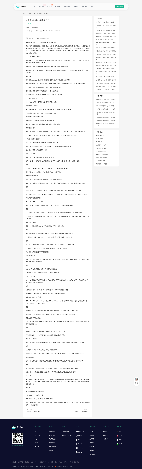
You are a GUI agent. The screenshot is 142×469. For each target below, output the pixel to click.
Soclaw (37, 442)
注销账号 (105, 439)
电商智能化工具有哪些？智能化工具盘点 (106, 54)
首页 (34, 6)
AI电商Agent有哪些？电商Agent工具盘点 (106, 65)
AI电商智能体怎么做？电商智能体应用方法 (106, 72)
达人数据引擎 (99, 141)
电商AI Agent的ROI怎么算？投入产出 (105, 102)
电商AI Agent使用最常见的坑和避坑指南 (106, 99)
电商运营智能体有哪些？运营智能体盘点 (106, 83)
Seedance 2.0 (66, 431)
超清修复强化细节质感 (101, 148)
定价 (92, 6)
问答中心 (30, 13)
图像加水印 (52, 442)
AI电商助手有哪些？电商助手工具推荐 (105, 22)
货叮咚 (65, 462)
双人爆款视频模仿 (100, 160)
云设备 (37, 446)
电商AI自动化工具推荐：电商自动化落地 (106, 47)
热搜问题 (91, 450)
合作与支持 (67, 6)
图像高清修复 (52, 446)
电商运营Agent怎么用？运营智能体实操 (106, 80)
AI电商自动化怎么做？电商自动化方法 (105, 39)
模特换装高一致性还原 (101, 164)
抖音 (120, 431)
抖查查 (60, 462)
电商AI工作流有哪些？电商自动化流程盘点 (106, 43)
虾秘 (52, 462)
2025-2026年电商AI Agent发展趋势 (105, 106)
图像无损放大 (52, 450)
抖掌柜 (71, 462)
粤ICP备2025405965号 (47, 466)
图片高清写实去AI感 (101, 151)
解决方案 (57, 6)
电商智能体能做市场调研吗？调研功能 (105, 117)
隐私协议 (105, 435)
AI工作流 (37, 435)
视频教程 (91, 435)
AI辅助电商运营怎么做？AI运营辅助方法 (106, 51)
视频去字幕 (52, 435)
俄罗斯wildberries (44, 462)
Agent (36, 439)
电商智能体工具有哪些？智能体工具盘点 (106, 36)
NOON (36, 462)
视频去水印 (52, 431)
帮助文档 (91, 431)
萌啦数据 (27, 462)
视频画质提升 (52, 439)
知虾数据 (20, 462)
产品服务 (41, 6)
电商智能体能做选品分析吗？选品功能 (105, 120)
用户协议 (105, 431)
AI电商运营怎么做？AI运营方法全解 (105, 76)
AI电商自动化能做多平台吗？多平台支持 (106, 109)
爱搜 (56, 462)
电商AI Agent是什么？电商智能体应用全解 (106, 58)
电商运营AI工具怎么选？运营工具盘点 (105, 89)
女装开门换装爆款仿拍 (101, 157)
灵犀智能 (76, 462)
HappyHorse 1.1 (66, 435)
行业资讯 (91, 446)
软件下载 (84, 6)
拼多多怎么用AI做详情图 (102, 154)
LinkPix (49, 6)
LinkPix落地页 (99, 138)
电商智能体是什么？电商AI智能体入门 (105, 68)
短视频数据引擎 (100, 135)
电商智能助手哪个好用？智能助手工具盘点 (106, 26)
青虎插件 (76, 6)
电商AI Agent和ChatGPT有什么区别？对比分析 (106, 124)
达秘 (32, 462)
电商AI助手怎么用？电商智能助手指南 (105, 30)
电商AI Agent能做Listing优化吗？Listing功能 (106, 113)
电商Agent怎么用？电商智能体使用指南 (106, 62)
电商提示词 (92, 454)
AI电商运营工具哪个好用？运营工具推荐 (106, 86)
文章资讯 (91, 439)
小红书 (120, 435)
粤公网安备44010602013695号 (65, 466)
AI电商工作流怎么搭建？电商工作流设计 (106, 33)
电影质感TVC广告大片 (101, 145)
